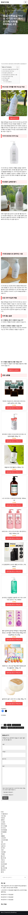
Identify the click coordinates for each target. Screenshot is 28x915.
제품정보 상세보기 (14, 370)
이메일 (4, 751)
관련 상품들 (5, 80)
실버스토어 (3, 844)
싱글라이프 (3, 846)
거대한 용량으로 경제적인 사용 (10, 74)
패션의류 (3, 862)
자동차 (2, 850)
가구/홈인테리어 (4, 813)
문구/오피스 (3, 827)
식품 (2, 842)
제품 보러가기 (14, 118)
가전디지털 (3, 815)
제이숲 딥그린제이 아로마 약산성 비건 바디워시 (15, 727)
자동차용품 (3, 852)
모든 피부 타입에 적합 (8, 76)
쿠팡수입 (3, 860)
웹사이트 (4, 759)
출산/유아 (3, 856)
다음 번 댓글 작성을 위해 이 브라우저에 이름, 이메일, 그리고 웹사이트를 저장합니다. (13, 789)
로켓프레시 (3, 823)
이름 (3, 744)
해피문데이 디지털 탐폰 (7, 894)
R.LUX (2, 811)
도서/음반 (3, 821)
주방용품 (3, 854)
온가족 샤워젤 (4, 727)
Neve (2, 912)
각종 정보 (3, 817)
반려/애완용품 (4, 829)
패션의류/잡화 (4, 864)
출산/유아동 (3, 857)
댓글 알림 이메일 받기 (8, 792)
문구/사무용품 (4, 826)
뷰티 (2, 834)
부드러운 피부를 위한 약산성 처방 (10, 69)
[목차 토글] (16, 67)
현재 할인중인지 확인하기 (14, 408)
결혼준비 (3, 819)
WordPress (14, 912)
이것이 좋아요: (8, 81)
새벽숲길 (9, 724)
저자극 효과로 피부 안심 (8, 71)
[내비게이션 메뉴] (25, 2)
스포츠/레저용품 (4, 839)
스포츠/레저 (3, 837)
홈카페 (2, 872)
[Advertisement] (14, 49)
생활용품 (3, 836)
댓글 (3, 766)
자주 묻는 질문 (6, 78)
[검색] (25, 877)
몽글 (5, 724)
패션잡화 (3, 866)
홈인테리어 (3, 870)
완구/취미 (3, 847)
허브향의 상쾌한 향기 (8, 73)
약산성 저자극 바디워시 (16, 724)
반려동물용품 (3, 831)
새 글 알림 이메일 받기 (8, 794)
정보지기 (7, 28)
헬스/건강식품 (4, 868)
